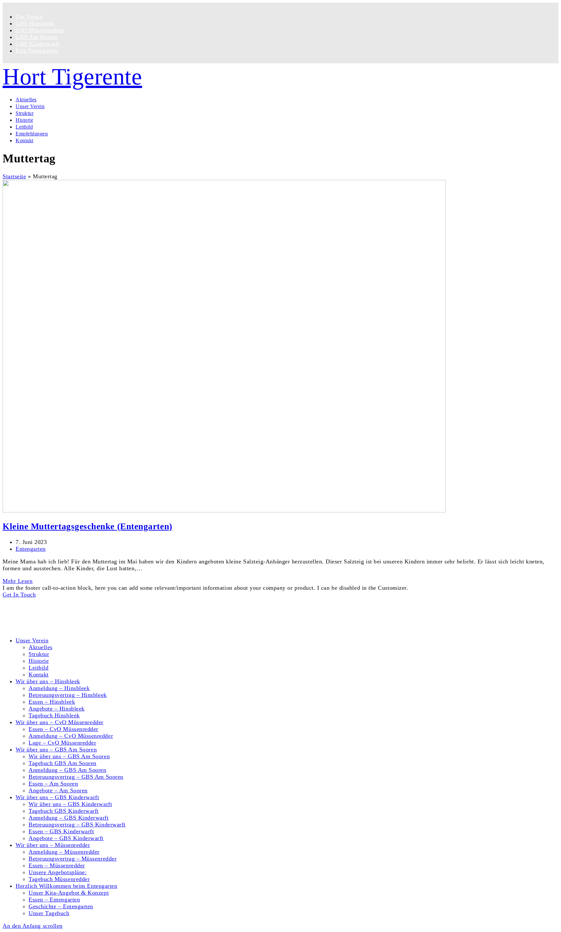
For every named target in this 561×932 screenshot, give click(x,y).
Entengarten (31, 549)
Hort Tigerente (72, 77)
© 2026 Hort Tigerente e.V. (37, 601)
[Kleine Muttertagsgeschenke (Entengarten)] (224, 510)
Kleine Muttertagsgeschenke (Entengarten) (87, 526)
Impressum (29, 627)
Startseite (14, 176)
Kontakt (26, 614)
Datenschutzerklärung (43, 621)
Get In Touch (19, 594)
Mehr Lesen (17, 581)
